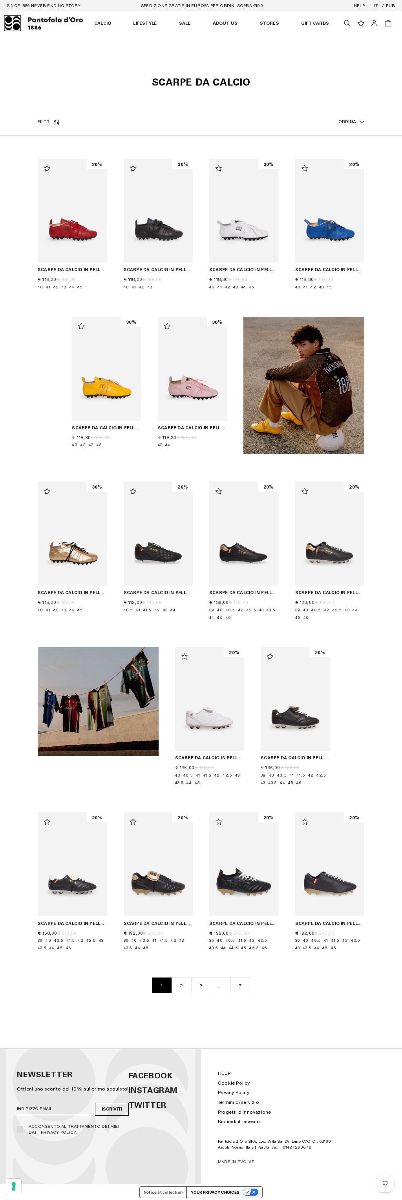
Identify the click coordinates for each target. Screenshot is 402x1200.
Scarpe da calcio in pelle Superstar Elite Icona (244, 923)
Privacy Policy (58, 1132)
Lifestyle (145, 23)
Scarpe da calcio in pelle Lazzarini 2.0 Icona (244, 592)
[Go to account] (374, 23)
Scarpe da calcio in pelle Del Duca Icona (158, 592)
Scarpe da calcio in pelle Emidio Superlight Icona (158, 923)
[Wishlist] (361, 23)
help (359, 5)
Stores (269, 23)
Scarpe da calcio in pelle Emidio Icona (72, 923)
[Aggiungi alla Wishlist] (47, 168)
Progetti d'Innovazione (244, 1112)
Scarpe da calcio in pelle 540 (72, 269)
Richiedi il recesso (239, 1121)
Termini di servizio (238, 1102)
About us (225, 23)
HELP (224, 1073)
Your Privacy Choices (215, 1192)
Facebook (151, 1075)
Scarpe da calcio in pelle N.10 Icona (210, 757)
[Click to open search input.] (347, 23)
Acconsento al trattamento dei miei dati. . (74, 1129)
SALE (185, 23)
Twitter (147, 1105)
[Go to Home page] (43, 23)
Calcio (102, 23)
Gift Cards (315, 23)
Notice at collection (163, 1192)
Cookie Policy (234, 1083)
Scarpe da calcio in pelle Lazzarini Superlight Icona (330, 923)
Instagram (153, 1090)
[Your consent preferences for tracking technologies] (13, 1186)
